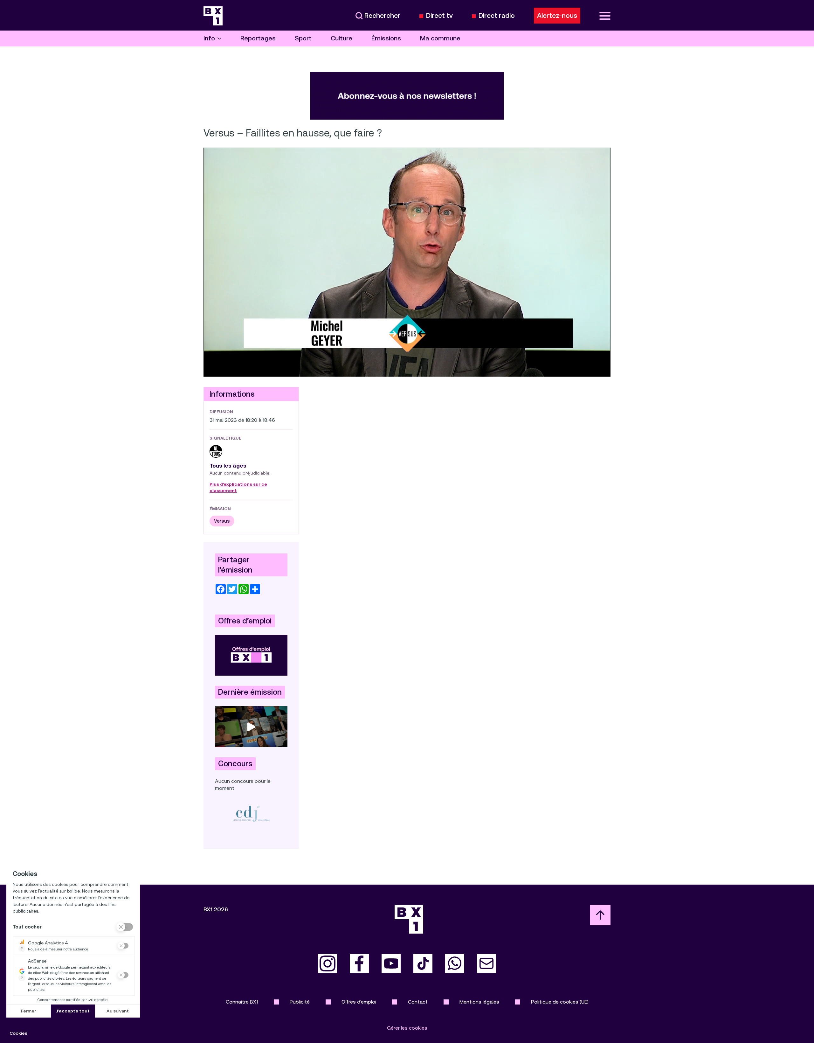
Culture (341, 38)
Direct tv (439, 15)
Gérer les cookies (407, 1028)
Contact (418, 1001)
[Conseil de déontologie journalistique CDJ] (251, 813)
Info (209, 38)
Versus (222, 521)
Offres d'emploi (358, 1001)
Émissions (386, 38)
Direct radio (497, 15)
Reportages (258, 38)
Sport (303, 38)
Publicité (300, 1001)
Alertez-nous (557, 15)
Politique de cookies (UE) (560, 1001)
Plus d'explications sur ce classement (238, 487)
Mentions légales (479, 1001)
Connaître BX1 (242, 1001)
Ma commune (440, 38)
